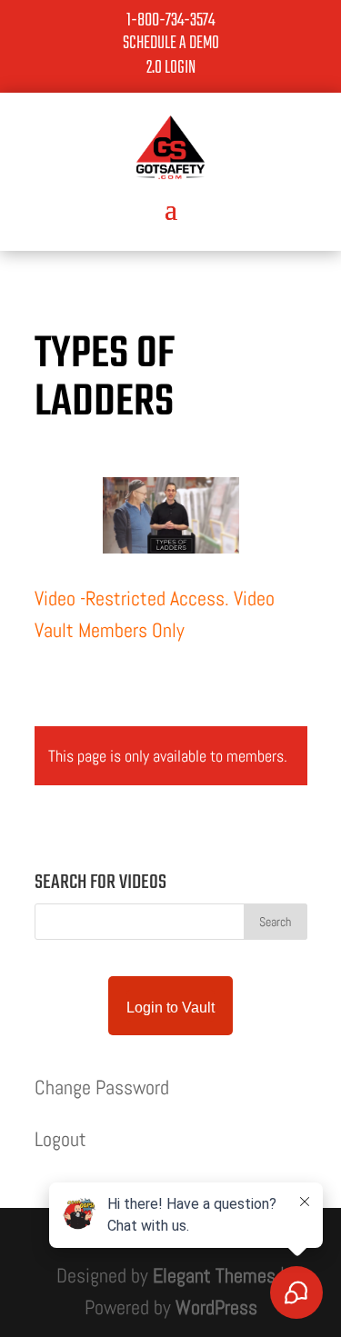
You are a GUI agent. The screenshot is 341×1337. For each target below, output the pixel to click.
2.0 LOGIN (171, 68)
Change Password (102, 1087)
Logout (60, 1139)
